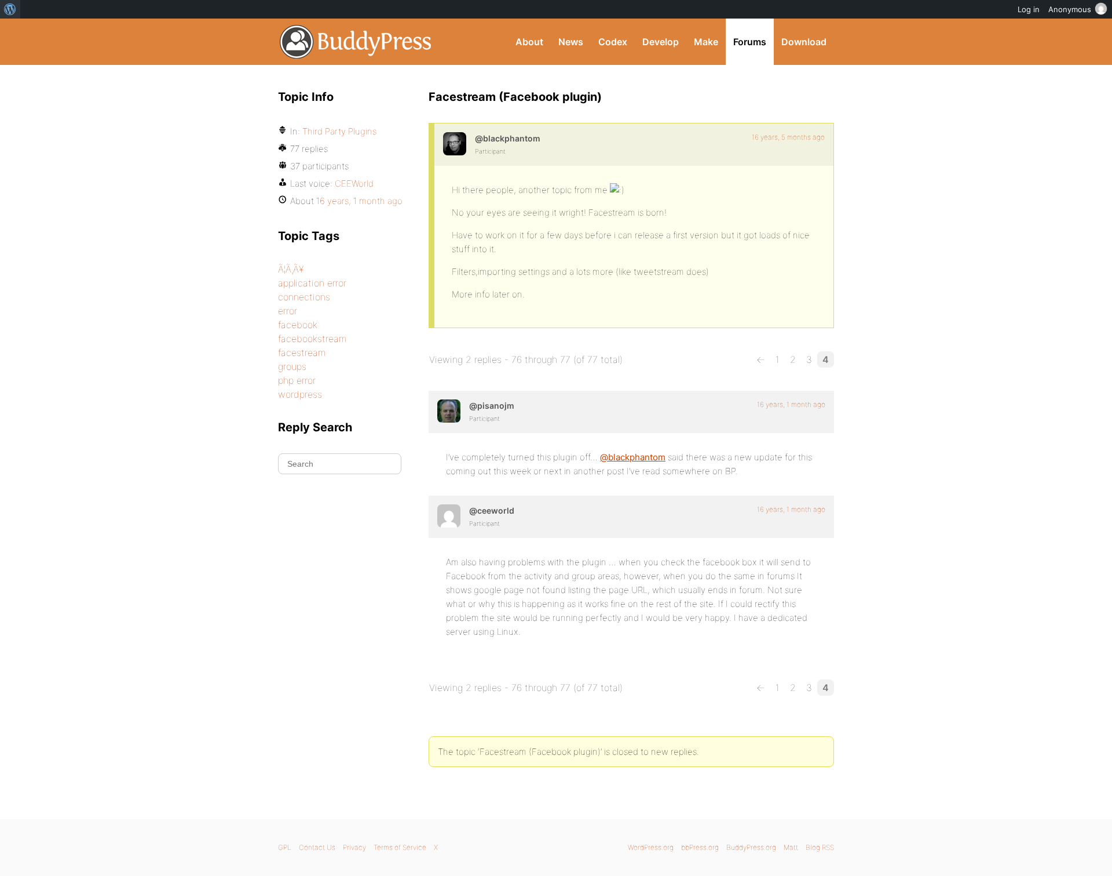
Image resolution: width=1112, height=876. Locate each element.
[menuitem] (10, 9)
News (570, 42)
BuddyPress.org (356, 42)
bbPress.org (700, 847)
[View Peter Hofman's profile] (454, 143)
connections (304, 297)
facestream (301, 352)
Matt (791, 847)
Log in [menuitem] (1029, 9)
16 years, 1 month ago (791, 404)
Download (803, 42)
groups (292, 366)
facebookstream (312, 338)
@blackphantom (632, 457)
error (287, 311)
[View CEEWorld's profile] (448, 516)
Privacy (354, 847)
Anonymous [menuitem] (1069, 9)
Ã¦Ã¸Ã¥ (290, 269)
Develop (660, 42)
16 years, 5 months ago (788, 137)
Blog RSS (820, 847)
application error (312, 283)
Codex (612, 42)
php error (297, 380)
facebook (297, 324)
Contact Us (317, 847)
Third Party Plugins (339, 131)
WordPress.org (651, 847)
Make (706, 42)
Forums (749, 42)
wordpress (300, 394)
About (529, 42)
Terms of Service (400, 847)
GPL (284, 847)
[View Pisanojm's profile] (448, 411)
